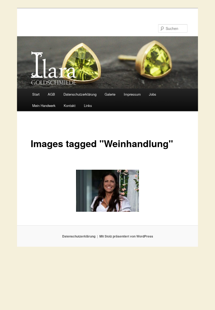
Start (36, 94)
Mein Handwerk (44, 105)
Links (88, 105)
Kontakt (70, 105)
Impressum (132, 94)
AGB (51, 94)
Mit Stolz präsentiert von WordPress (126, 236)
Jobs (152, 94)
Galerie (110, 94)
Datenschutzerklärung (79, 94)
